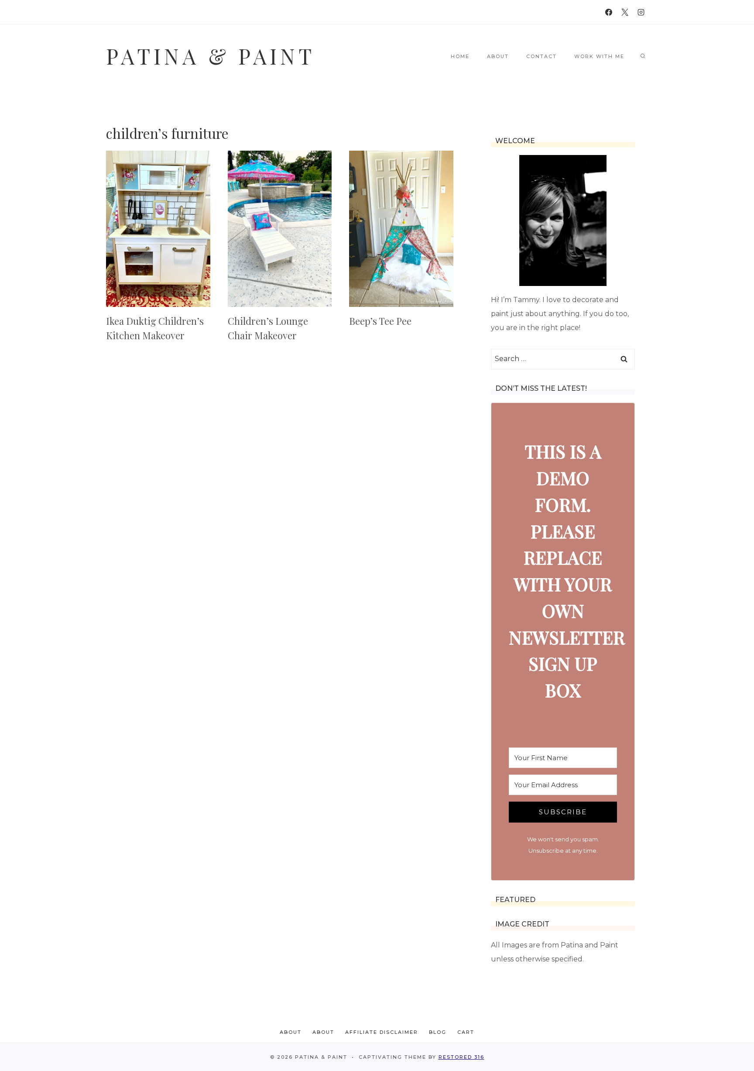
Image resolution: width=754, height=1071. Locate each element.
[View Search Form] (642, 56)
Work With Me (599, 56)
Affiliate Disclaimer (381, 1032)
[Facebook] (609, 12)
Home (460, 56)
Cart (465, 1032)
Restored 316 (461, 1057)
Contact (541, 56)
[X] (625, 12)
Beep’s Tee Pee (380, 320)
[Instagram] (641, 12)
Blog (437, 1032)
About (498, 56)
